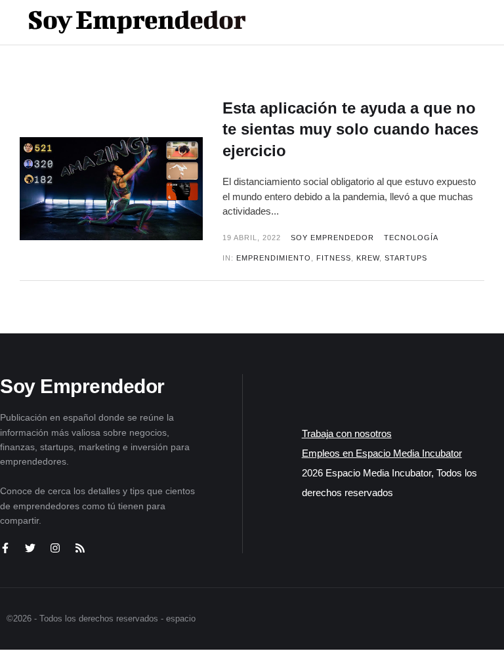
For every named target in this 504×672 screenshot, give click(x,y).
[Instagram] (55, 548)
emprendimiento (273, 258)
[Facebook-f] (5, 548)
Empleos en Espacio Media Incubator (382, 453)
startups (406, 258)
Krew (367, 258)
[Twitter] (30, 548)
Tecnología (411, 238)
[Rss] (80, 548)
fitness (333, 258)
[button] (439, 22)
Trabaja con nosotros (347, 433)
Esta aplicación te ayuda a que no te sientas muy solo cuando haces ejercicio (350, 129)
